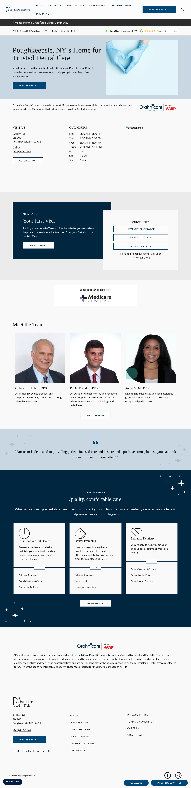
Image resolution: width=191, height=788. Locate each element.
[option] (40, 370)
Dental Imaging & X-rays (142, 581)
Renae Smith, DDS (137, 388)
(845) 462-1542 (68, 31)
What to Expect (98, 5)
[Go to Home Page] (18, 9)
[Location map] (152, 153)
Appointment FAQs (141, 237)
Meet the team (95, 415)
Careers (133, 728)
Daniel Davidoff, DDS (84, 388)
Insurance (42, 14)
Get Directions (28, 160)
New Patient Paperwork (141, 229)
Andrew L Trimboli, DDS (31, 388)
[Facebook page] (167, 775)
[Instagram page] (178, 775)
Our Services (55, 5)
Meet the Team (75, 5)
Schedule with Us (159, 9)
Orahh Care (135, 734)
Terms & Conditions (141, 721)
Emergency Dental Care (85, 587)
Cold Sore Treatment (28, 575)
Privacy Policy (137, 715)
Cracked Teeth (81, 581)
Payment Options (122, 5)
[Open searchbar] (182, 9)
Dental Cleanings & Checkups (32, 581)
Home (39, 5)
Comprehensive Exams (29, 587)
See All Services (95, 603)
